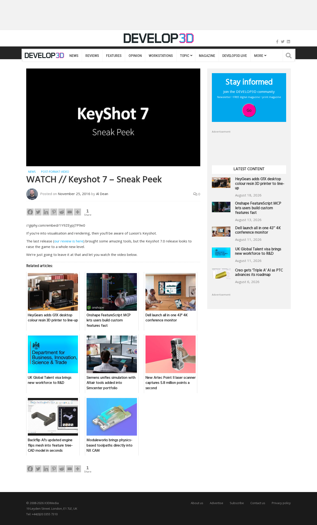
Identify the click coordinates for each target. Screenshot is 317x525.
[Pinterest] (53, 212)
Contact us (257, 503)
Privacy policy (281, 503)
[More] (77, 212)
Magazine (207, 56)
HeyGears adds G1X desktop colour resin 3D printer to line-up (259, 184)
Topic (184, 56)
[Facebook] (277, 41)
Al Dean (102, 193)
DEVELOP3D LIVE (234, 56)
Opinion (135, 56)
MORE (258, 56)
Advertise (216, 503)
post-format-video (55, 172)
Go (249, 110)
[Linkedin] (45, 212)
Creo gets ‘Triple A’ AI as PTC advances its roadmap (259, 273)
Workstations (161, 56)
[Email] (69, 212)
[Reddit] (61, 212)
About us (197, 503)
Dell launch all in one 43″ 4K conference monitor (258, 231)
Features (113, 56)
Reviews (92, 56)
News (73, 56)
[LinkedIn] (288, 41)
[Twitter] (282, 41)
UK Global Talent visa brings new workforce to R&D (258, 252)
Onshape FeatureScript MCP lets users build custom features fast (258, 208)
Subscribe (237, 503)
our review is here (68, 241)
